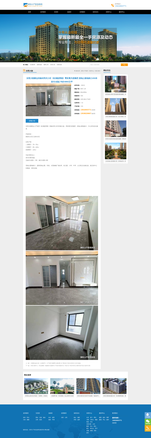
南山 (75, 417)
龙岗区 (68, 12)
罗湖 (75, 419)
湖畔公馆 (46, 64)
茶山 (91, 426)
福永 (44, 417)
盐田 (78, 419)
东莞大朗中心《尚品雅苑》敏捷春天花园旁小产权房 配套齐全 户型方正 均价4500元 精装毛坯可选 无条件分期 (60, 365)
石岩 (40, 417)
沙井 (37, 419)
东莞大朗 (97, 71)
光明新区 (82, 12)
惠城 (100, 419)
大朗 (87, 419)
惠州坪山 (121, 12)
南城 (91, 430)
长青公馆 (52, 64)
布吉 (49, 417)
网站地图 (47, 429)
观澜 (28, 419)
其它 (87, 432)
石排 (95, 430)
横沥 (87, 426)
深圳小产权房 (84, 71)
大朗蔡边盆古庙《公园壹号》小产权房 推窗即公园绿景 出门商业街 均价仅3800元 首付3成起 (56, 363)
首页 (29, 12)
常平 (96, 428)
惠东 (104, 417)
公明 (66, 417)
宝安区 (55, 12)
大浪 (24, 419)
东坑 (91, 422)
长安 (87, 417)
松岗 (40, 419)
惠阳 (100, 417)
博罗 (107, 417)
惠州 (107, 419)
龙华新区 (43, 12)
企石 (94, 424)
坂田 (53, 417)
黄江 (87, 428)
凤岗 (87, 422)
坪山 (104, 419)
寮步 (95, 426)
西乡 (37, 417)
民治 (28, 417)
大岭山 (92, 419)
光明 (62, 417)
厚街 (95, 417)
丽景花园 (39, 64)
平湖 (53, 419)
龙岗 (49, 419)
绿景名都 (59, 64)
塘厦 (96, 419)
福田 (78, 417)
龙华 (24, 417)
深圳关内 (95, 12)
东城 (87, 430)
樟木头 (92, 428)
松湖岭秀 (32, 64)
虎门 (91, 417)
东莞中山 (108, 12)
